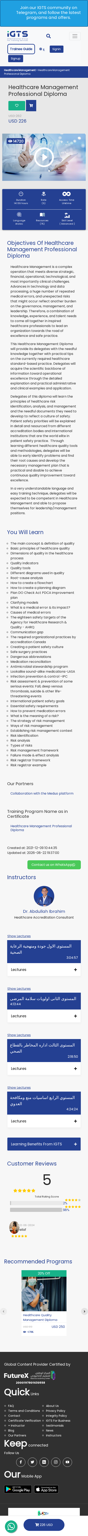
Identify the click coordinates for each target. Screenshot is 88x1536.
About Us (52, 1406)
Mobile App (23, 1476)
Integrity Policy (56, 1416)
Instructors (53, 1435)
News (49, 1430)
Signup (15, 58)
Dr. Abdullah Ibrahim (44, 911)
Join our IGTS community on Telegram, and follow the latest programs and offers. (48, 12)
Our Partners (17, 1435)
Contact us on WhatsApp (52, 864)
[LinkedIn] (44, 1462)
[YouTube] (67, 1462)
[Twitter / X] (32, 1462)
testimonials (55, 1426)
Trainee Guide (21, 49)
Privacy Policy (55, 1411)
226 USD (46, 1524)
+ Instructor (16, 1426)
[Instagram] (55, 1462)
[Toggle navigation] (75, 36)
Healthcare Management (20, 70)
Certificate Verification (24, 1421)
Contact (14, 1416)
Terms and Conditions (24, 1411)
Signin (56, 49)
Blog (11, 1430)
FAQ (11, 1406)
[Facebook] (20, 1462)
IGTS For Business (58, 1421)
